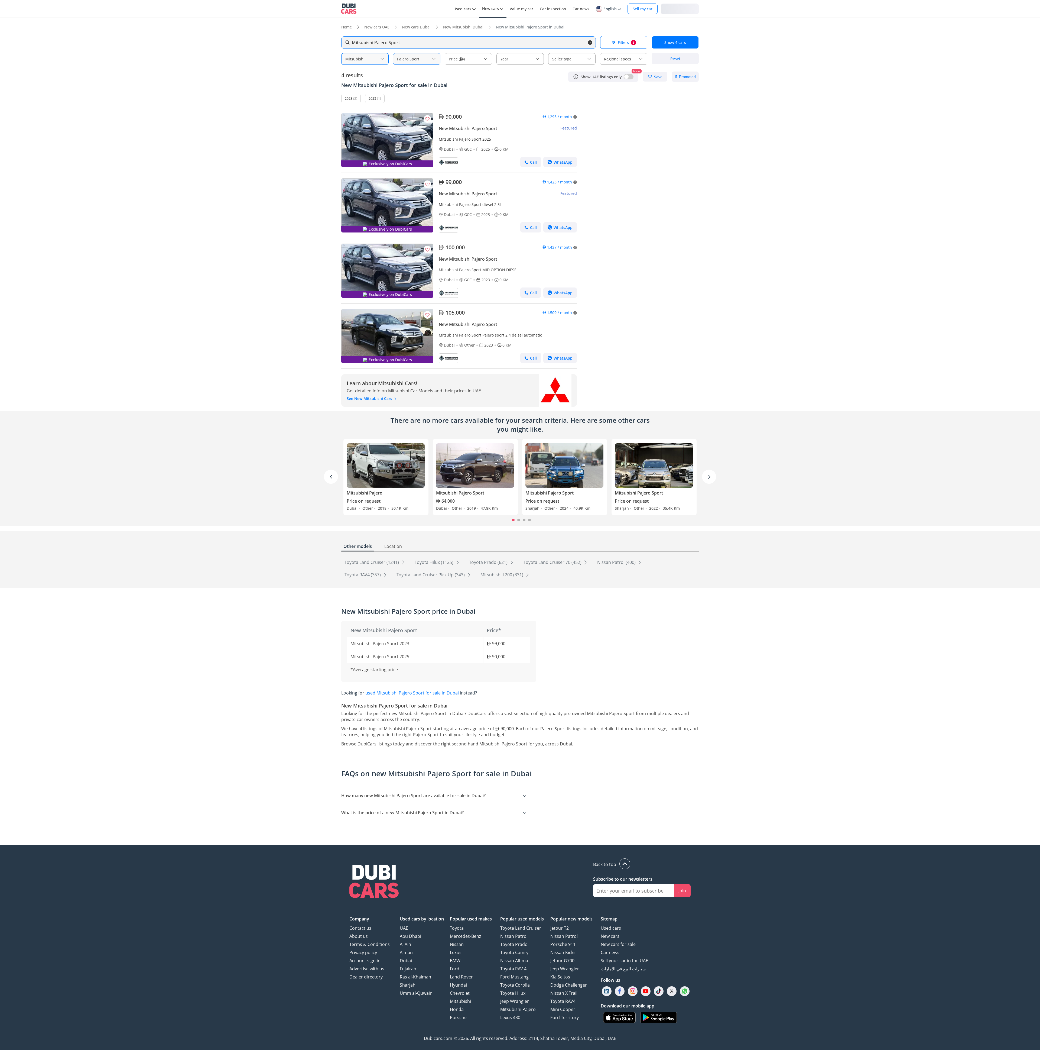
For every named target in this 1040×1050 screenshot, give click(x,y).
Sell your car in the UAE (624, 961)
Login (680, 8)
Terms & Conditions (369, 944)
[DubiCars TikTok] (658, 991)
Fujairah (408, 969)
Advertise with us (366, 969)
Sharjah (407, 985)
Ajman (406, 952)
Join (682, 891)
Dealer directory (366, 977)
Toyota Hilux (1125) (434, 562)
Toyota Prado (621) (489, 562)
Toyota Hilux (512, 993)
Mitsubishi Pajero (518, 1009)
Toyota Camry (514, 952)
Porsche (458, 1017)
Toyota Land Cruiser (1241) (372, 562)
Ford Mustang (514, 977)
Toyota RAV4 (563, 1001)
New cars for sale (618, 944)
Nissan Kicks (563, 952)
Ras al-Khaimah (415, 977)
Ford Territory (564, 1017)
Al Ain (405, 944)
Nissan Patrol (514, 936)
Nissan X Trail (563, 993)
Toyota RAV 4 (513, 969)
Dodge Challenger (568, 985)
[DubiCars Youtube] (645, 991)
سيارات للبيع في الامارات (623, 969)
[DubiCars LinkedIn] (606, 991)
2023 (348, 98)
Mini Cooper (562, 1009)
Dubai (406, 961)
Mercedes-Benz (465, 936)
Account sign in (365, 961)
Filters (626, 42)
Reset (675, 58)
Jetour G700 (562, 961)
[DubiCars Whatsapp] (685, 991)
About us (358, 936)
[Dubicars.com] (374, 882)
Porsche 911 (563, 944)
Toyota (457, 928)
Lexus (455, 952)
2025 (372, 98)
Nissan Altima (514, 961)
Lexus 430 (510, 1017)
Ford (454, 969)
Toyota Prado (514, 944)
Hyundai (458, 985)
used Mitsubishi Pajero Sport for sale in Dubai (412, 693)
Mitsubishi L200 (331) (502, 575)
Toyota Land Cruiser (520, 928)
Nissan (457, 944)
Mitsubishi (460, 1001)
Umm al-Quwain (416, 993)
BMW (455, 961)
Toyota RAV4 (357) (363, 575)
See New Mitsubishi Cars (370, 398)
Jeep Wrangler (514, 1001)
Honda (457, 1009)
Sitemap (609, 919)
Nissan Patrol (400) (617, 562)
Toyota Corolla (515, 985)
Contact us (360, 928)
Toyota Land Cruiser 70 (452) (553, 562)
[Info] (575, 76)
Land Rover (461, 977)
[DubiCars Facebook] (619, 991)
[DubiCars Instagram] (632, 991)
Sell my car (642, 8)
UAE (404, 928)
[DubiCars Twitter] (671, 991)
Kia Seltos (560, 977)
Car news (610, 952)
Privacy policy (363, 952)
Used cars (611, 928)
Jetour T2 (559, 928)
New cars (610, 936)
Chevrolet (460, 993)
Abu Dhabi (410, 936)
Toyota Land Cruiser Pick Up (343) (431, 575)
